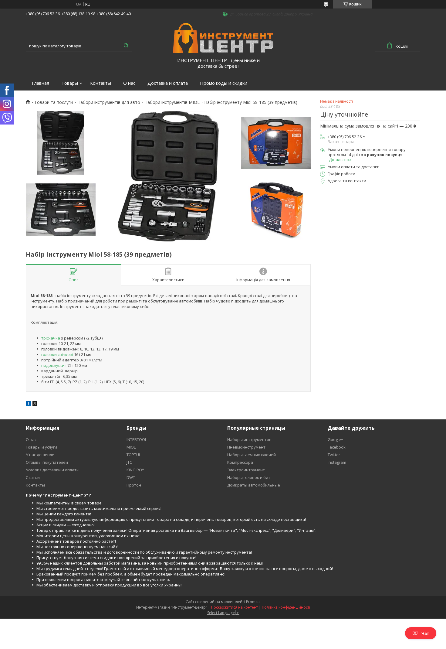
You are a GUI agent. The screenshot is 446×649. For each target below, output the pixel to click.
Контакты (100, 83)
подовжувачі (53, 365)
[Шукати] (126, 46)
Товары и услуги (41, 447)
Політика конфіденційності (286, 607)
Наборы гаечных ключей (251, 454)
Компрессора (240, 462)
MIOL (131, 447)
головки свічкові (57, 354)
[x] (34, 404)
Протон (134, 485)
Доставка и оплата (167, 83)
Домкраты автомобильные (253, 485)
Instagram (337, 462)
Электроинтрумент (246, 470)
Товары (69, 83)
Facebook (337, 447)
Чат (425, 633)
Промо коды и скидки (223, 83)
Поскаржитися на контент (234, 607)
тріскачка (50, 338)
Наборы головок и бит (248, 477)
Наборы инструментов (249, 439)
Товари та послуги (53, 102)
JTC (129, 462)
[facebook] (28, 404)
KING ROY (135, 470)
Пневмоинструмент (246, 447)
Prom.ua (253, 601)
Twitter (334, 454)
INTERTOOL (137, 439)
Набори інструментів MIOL (172, 102)
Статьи (33, 477)
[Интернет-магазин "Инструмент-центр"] (223, 37)
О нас (129, 83)
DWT (131, 477)
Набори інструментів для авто (108, 102)
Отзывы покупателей (47, 462)
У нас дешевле (40, 454)
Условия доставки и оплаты (52, 470)
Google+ (335, 439)
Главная (40, 83)
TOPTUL (134, 454)
